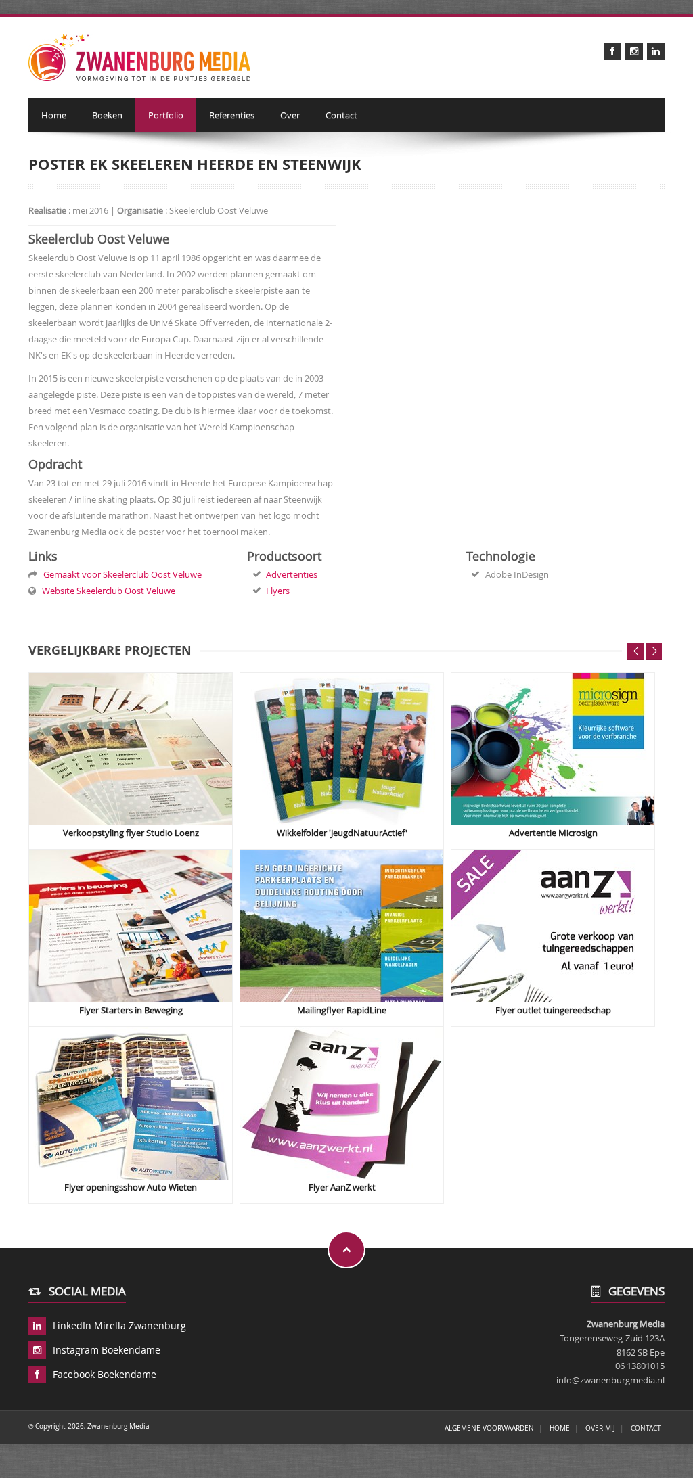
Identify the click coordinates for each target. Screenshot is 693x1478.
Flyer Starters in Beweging (131, 1010)
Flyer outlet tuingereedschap (553, 1010)
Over (290, 115)
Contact (341, 115)
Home (53, 115)
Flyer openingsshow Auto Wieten (130, 1187)
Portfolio (165, 115)
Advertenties (291, 574)
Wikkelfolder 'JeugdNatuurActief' (342, 833)
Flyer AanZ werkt (342, 1187)
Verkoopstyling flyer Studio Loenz (131, 833)
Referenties (231, 115)
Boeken (107, 115)
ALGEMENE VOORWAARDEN (489, 1428)
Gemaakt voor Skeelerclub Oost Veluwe (120, 574)
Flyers (278, 590)
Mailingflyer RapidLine (341, 1010)
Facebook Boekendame (104, 1374)
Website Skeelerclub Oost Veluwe (106, 590)
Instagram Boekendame (106, 1349)
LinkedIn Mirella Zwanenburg (119, 1325)
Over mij (600, 1428)
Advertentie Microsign (553, 833)
